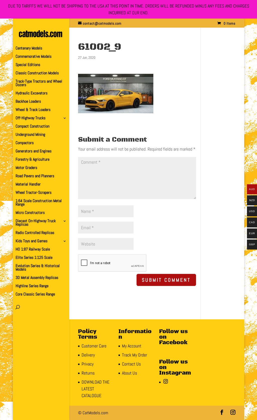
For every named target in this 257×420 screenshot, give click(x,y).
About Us (129, 373)
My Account (131, 346)
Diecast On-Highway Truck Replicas (36, 223)
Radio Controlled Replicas (35, 233)
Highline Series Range (32, 286)
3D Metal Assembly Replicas (37, 278)
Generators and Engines (33, 151)
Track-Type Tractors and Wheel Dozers (39, 83)
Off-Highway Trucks (30, 118)
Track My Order (134, 355)
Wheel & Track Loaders (33, 110)
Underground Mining (30, 135)
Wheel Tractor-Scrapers (33, 193)
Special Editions (28, 65)
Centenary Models (29, 48)
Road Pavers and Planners (35, 176)
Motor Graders (26, 168)
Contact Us (131, 364)
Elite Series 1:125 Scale (34, 258)
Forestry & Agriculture (32, 160)
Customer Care (94, 346)
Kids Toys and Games (31, 241)
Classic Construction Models (37, 73)
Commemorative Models (33, 57)
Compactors (25, 143)
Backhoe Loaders (28, 102)
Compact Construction (32, 127)
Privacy (88, 364)
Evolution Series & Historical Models (38, 268)
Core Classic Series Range (35, 294)
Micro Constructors (30, 213)
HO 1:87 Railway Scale (33, 250)
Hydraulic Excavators (31, 93)
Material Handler (28, 185)
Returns (88, 373)
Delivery (88, 355)
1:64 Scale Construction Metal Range (39, 203)
